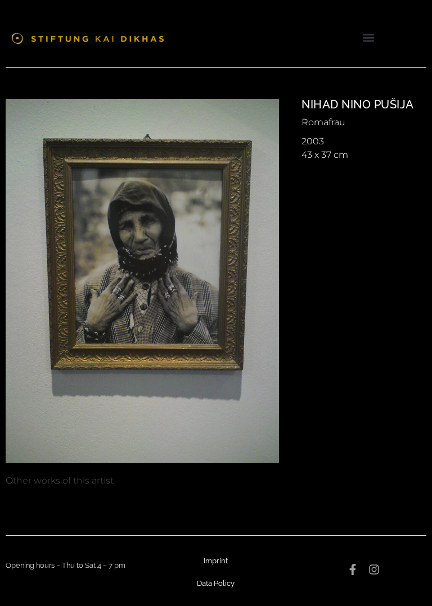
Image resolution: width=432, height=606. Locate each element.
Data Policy (216, 583)
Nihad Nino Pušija (358, 104)
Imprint (216, 561)
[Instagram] (374, 569)
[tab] (60, 480)
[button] (368, 37)
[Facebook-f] (353, 569)
